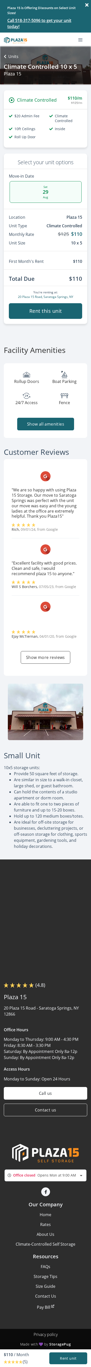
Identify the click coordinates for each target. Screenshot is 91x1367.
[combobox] (45, 1175)
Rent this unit (45, 311)
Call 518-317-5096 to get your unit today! (39, 23)
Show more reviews (45, 657)
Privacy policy (46, 1334)
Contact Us (45, 1296)
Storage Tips (45, 1276)
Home (45, 1214)
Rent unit (68, 1358)
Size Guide (45, 1286)
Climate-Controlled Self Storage (45, 1244)
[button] (45, 1191)
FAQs (45, 1266)
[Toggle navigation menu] (82, 40)
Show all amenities (45, 424)
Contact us (45, 1110)
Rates (45, 1224)
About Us (45, 1234)
